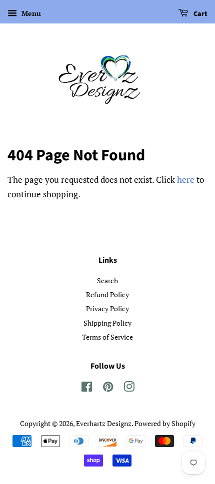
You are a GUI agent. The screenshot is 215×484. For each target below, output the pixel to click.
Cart (200, 14)
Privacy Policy (107, 308)
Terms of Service (107, 337)
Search (107, 280)
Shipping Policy (108, 323)
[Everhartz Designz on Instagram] (129, 388)
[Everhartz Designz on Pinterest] (108, 388)
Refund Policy (107, 294)
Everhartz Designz (104, 423)
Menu (30, 13)
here (185, 179)
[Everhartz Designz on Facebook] (86, 388)
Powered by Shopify (165, 423)
